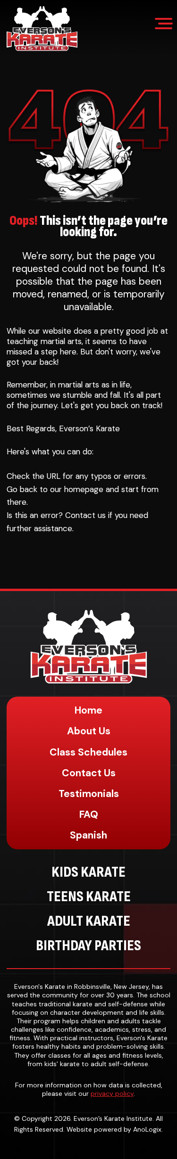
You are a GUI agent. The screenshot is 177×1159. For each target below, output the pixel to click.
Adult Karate (88, 921)
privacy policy (112, 1093)
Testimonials (89, 793)
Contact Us (89, 773)
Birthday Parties (88, 946)
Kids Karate (88, 872)
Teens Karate (89, 897)
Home (88, 710)
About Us (88, 731)
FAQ (88, 814)
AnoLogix (147, 1129)
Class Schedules (88, 752)
